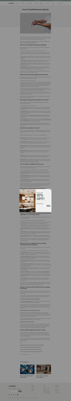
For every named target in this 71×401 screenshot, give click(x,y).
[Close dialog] (50, 189)
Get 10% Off (48, 205)
